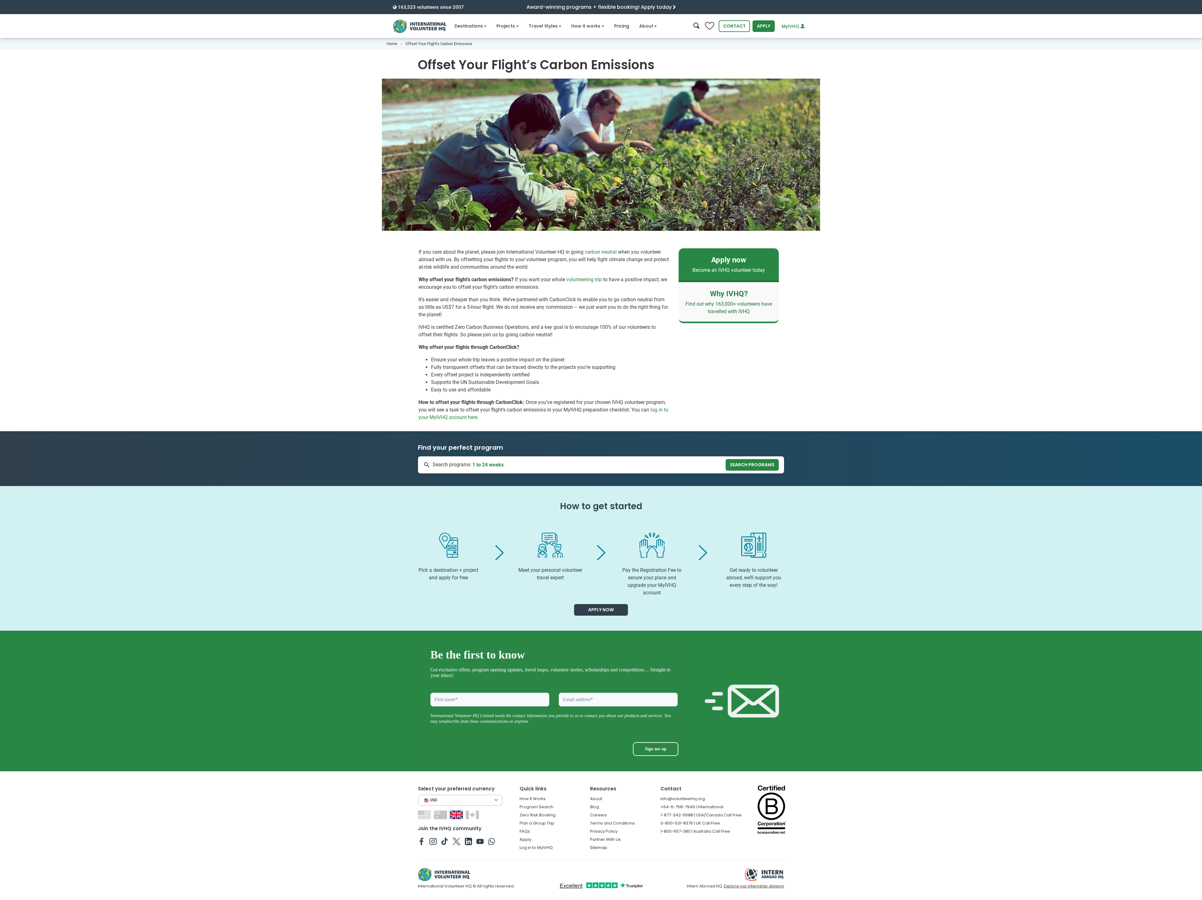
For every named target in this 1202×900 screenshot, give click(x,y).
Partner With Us (605, 839)
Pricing (621, 26)
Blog (594, 807)
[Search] (696, 26)
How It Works (533, 799)
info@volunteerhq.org (682, 799)
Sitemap (598, 848)
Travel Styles (543, 26)
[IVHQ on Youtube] (480, 841)
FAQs (525, 831)
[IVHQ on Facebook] (421, 841)
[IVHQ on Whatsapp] (491, 841)
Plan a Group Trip (537, 823)
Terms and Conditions (612, 823)
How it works (585, 26)
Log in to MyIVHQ (536, 848)
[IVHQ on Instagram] (433, 841)
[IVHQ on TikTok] (444, 841)
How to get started (601, 506)
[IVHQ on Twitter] (456, 841)
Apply (763, 26)
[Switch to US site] (425, 814)
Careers (598, 815)
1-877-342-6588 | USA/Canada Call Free (701, 815)
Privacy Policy (604, 831)
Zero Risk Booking (538, 815)
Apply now (601, 610)
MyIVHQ (791, 26)
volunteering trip (584, 279)
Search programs (752, 465)
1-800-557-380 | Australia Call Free (695, 831)
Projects (505, 26)
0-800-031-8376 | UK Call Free (690, 823)
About (646, 26)
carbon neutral (601, 252)
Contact (734, 26)
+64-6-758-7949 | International (691, 807)
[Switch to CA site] (473, 814)
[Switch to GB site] (457, 814)
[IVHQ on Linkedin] (468, 841)
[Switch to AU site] (441, 814)
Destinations (469, 26)
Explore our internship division (754, 886)
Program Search (536, 807)
